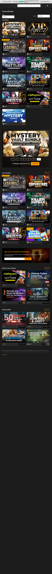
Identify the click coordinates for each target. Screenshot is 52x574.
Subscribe (28, 258)
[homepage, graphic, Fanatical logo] (9, 6)
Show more (4, 354)
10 (23, 159)
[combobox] (31, 5)
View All (47, 268)
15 (28, 159)
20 (33, 159)
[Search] (39, 5)
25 (38, 159)
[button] (7, 1)
